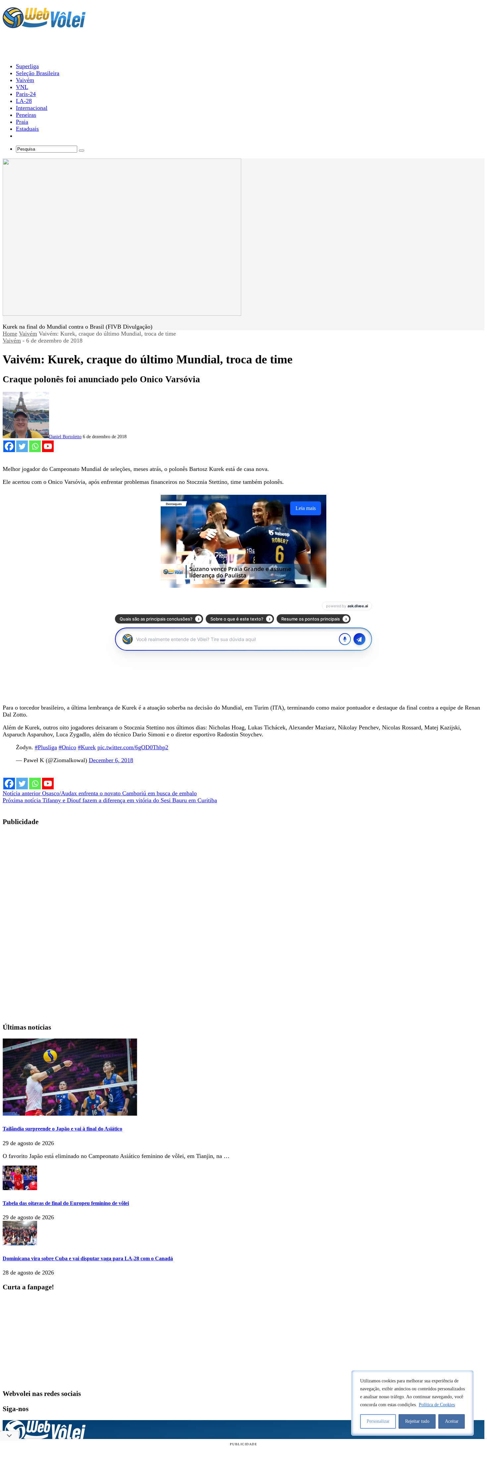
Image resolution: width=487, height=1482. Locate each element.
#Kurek (87, 747)
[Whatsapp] (35, 446)
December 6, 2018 (111, 760)
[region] (412, 1403)
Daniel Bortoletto (65, 436)
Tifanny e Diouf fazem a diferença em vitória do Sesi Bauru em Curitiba (110, 800)
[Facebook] (9, 446)
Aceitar (452, 1421)
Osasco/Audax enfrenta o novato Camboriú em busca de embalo (100, 793)
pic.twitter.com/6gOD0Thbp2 (132, 747)
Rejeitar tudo (417, 1421)
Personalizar (378, 1421)
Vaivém (28, 333)
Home (10, 333)
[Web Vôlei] (44, 25)
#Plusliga (46, 747)
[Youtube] (48, 446)
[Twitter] (22, 446)
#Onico (67, 747)
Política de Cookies (437, 1404)
